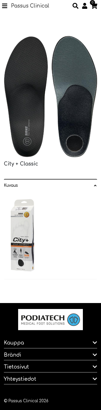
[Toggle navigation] (6, 6)
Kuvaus (11, 185)
